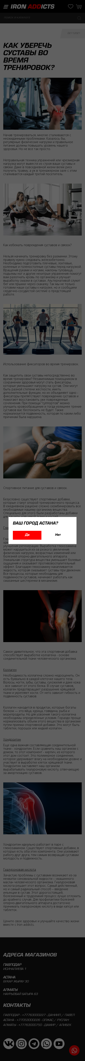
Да (27, 535)
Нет (58, 535)
